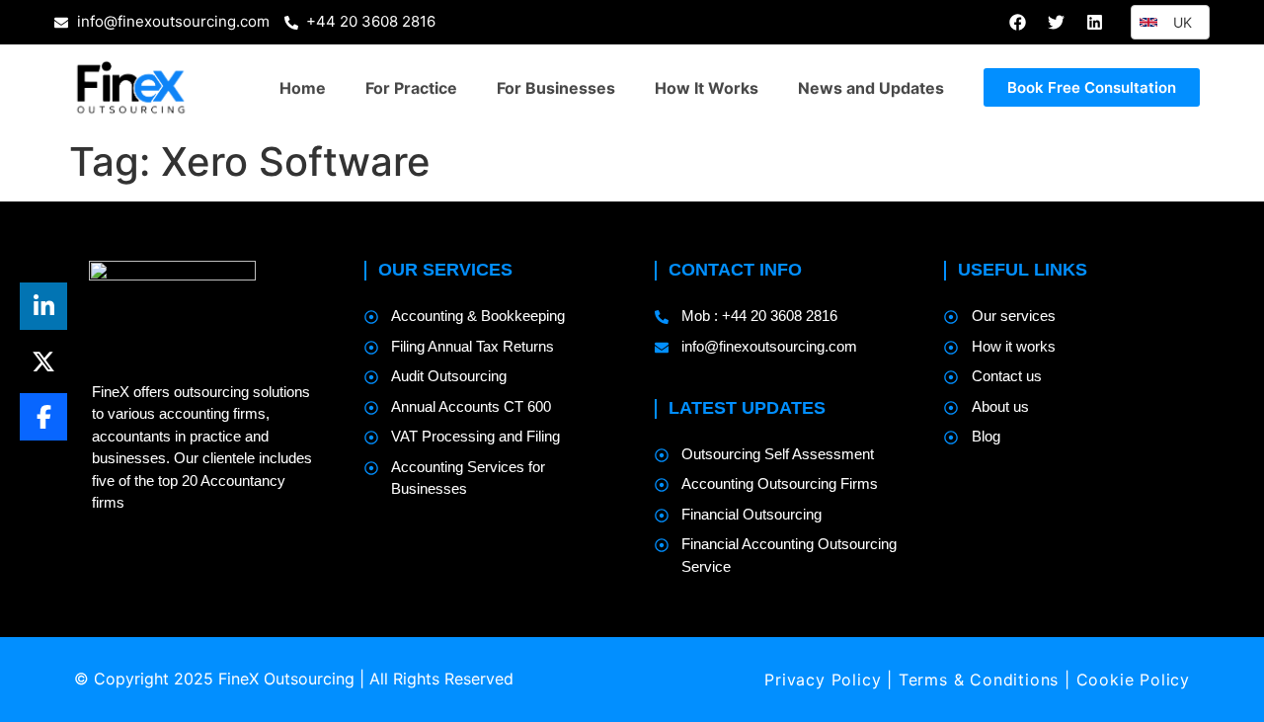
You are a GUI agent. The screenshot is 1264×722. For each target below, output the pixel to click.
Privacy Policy (822, 679)
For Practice (411, 88)
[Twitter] (1055, 22)
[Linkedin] (1094, 22)
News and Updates (871, 88)
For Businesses (556, 88)
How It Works (706, 88)
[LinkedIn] (43, 306)
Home (302, 88)
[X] (43, 361)
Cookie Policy (1133, 679)
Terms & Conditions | (987, 679)
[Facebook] (1017, 22)
